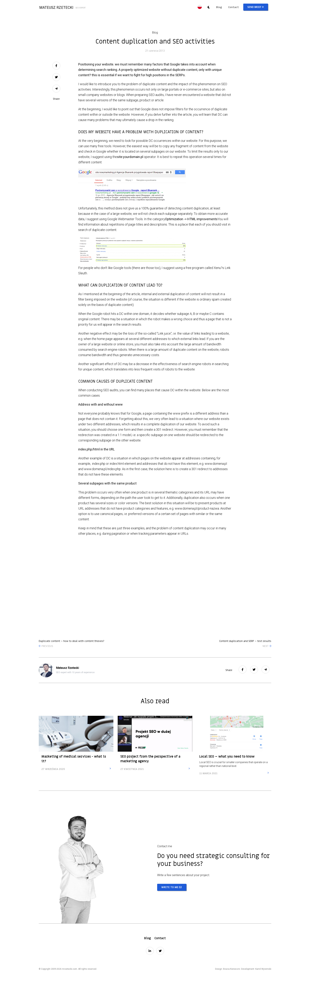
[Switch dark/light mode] (208, 7)
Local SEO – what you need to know (227, 757)
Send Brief (254, 7)
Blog (219, 7)
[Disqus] (155, 585)
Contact (233, 7)
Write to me (170, 887)
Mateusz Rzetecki (62, 7)
